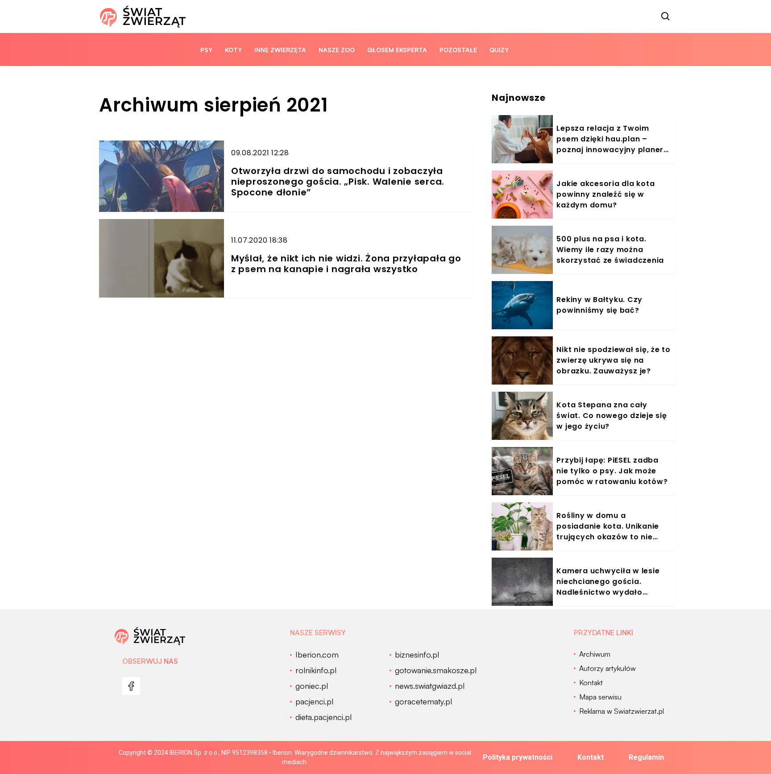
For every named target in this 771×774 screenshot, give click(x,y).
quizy (499, 50)
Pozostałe (458, 50)
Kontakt (590, 757)
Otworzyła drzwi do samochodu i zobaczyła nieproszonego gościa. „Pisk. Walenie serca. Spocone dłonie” (337, 182)
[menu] (131, 686)
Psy (206, 50)
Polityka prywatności (517, 757)
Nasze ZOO (337, 50)
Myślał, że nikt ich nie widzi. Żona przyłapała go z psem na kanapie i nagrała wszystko (346, 263)
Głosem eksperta (397, 50)
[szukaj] (665, 16)
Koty (233, 50)
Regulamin (646, 757)
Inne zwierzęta (280, 50)
